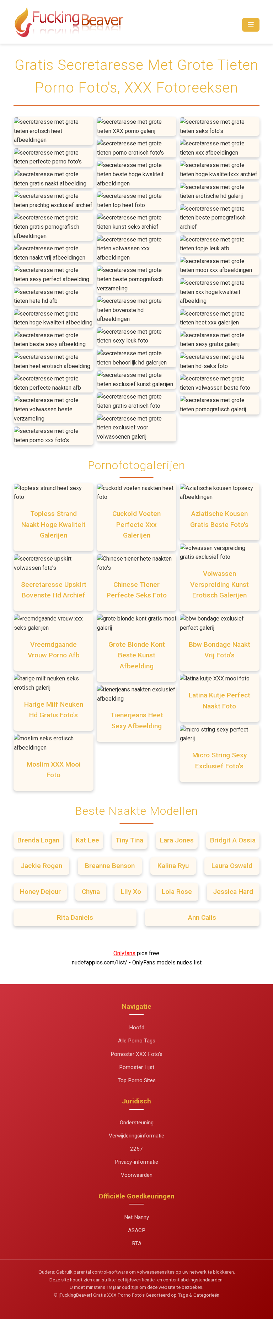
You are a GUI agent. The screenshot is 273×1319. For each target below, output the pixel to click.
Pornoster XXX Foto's (136, 1054)
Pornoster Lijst (136, 1067)
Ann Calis (202, 917)
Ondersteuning (137, 1122)
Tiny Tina (129, 840)
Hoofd (136, 1027)
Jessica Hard (233, 891)
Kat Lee (87, 840)
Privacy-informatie (136, 1162)
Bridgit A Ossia (233, 840)
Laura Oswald (232, 866)
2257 (136, 1149)
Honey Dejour (40, 891)
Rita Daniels (75, 917)
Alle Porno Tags (136, 1040)
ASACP (136, 1230)
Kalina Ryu (173, 866)
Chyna (91, 891)
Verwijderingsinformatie (136, 1135)
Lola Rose (177, 891)
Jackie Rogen (41, 866)
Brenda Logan (38, 840)
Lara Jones (177, 840)
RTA (136, 1243)
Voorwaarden (136, 1175)
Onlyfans (124, 953)
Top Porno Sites (137, 1080)
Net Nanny (136, 1217)
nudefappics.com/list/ (99, 962)
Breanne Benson (110, 866)
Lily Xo (131, 891)
